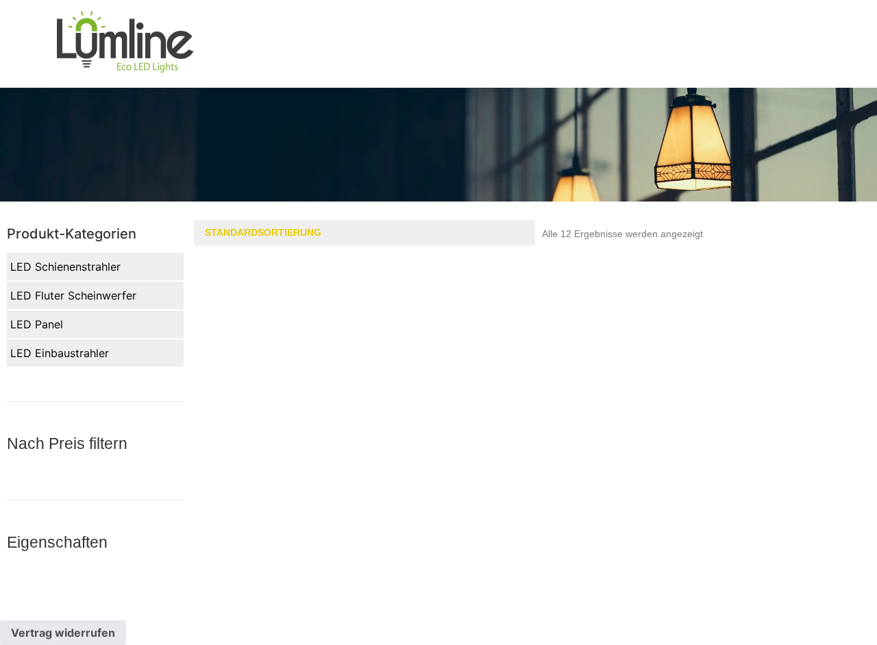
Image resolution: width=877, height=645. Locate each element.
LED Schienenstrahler (65, 266)
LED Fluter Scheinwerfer (73, 295)
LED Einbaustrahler (59, 353)
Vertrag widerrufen (63, 633)
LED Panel (36, 324)
